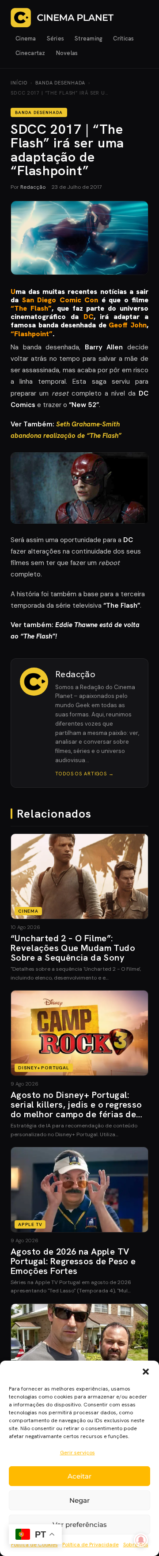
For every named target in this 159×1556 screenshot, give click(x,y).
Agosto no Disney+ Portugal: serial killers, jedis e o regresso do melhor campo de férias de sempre (76, 1109)
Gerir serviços (77, 1452)
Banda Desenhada (60, 83)
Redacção (32, 187)
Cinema (25, 38)
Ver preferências (80, 1524)
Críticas (123, 38)
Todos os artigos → (84, 774)
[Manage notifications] (141, 1540)
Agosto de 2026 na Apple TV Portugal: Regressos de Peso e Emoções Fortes (73, 1261)
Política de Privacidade (90, 1544)
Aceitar (79, 1476)
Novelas (67, 53)
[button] (145, 1371)
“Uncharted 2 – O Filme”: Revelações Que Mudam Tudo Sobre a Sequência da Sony (73, 947)
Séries (55, 38)
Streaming (88, 38)
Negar (79, 1500)
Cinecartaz (30, 53)
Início (19, 83)
